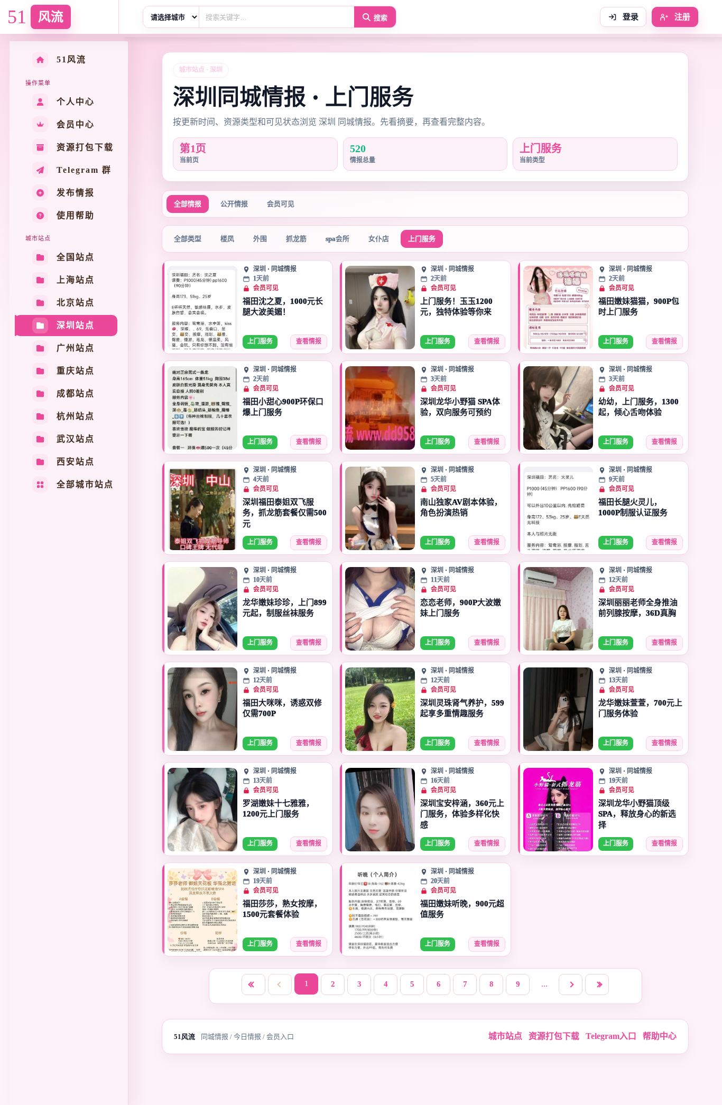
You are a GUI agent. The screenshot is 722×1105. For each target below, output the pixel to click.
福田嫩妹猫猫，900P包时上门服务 (638, 306)
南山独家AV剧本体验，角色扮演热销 (461, 507)
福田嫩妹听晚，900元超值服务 (462, 908)
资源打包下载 (554, 1036)
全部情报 (187, 204)
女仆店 (378, 239)
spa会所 (337, 239)
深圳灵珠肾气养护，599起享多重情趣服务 (462, 708)
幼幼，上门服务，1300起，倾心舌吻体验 (638, 406)
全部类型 (187, 239)
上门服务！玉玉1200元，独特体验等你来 (456, 306)
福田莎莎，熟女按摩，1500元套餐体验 (282, 908)
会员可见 (280, 204)
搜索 (380, 18)
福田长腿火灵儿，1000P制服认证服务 (633, 507)
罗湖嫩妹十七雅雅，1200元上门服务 (278, 808)
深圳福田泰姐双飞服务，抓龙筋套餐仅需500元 (285, 513)
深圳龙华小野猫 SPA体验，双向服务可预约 (460, 406)
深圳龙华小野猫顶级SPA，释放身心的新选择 (637, 814)
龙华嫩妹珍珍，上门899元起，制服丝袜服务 (285, 607)
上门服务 (422, 239)
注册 (681, 17)
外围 (260, 239)
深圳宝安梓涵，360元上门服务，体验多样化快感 (462, 814)
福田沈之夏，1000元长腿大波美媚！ (283, 306)
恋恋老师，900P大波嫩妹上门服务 (460, 607)
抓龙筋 (296, 239)
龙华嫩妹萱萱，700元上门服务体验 (640, 708)
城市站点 (505, 1036)
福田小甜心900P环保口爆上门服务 (283, 406)
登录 (629, 17)
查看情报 (308, 341)
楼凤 (227, 239)
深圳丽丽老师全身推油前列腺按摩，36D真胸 (638, 607)
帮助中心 (660, 1036)
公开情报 (234, 204)
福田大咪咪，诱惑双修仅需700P (282, 708)
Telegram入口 (611, 1036)
